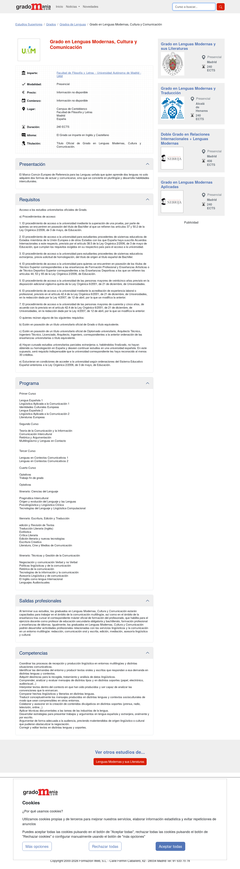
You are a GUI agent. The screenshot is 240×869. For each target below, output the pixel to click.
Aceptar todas (170, 846)
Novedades (90, 6)
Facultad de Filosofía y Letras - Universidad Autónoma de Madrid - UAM (99, 74)
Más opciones (37, 846)
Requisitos (29, 199)
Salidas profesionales (40, 600)
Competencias (33, 652)
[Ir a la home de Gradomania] (33, 6)
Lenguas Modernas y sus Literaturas (120, 761)
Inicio (59, 6)
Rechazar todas (105, 846)
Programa (29, 383)
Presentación (32, 164)
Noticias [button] (72, 6)
